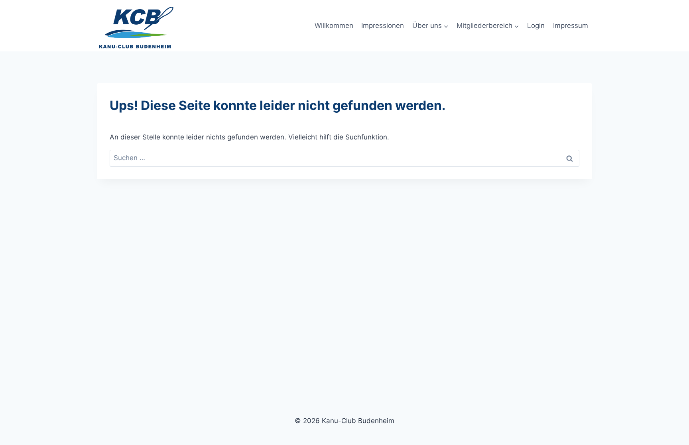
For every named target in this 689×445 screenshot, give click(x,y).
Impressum (570, 25)
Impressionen (382, 25)
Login (536, 25)
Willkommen (334, 25)
